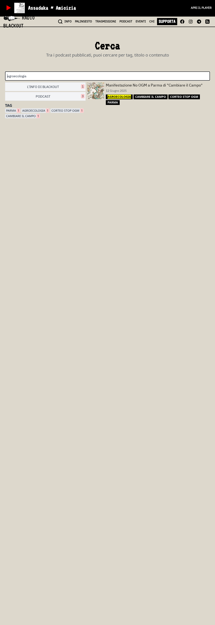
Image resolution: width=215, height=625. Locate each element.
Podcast (60, 96)
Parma (12, 110)
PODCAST (125, 21)
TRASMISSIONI (105, 21)
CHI (152, 21)
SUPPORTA (167, 21)
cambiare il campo (22, 116)
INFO (68, 21)
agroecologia (35, 110)
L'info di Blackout (55, 87)
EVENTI (141, 21)
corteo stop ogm (67, 110)
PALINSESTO (83, 21)
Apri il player (201, 8)
